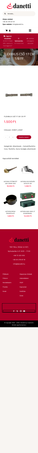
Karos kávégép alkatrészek (26, 149)
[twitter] (17, 311)
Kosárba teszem (24, 137)
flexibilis (12, 149)
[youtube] (24, 311)
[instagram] (21, 311)
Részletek (11, 171)
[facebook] (14, 311)
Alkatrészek (17, 146)
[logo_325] (19, 238)
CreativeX (30, 322)
